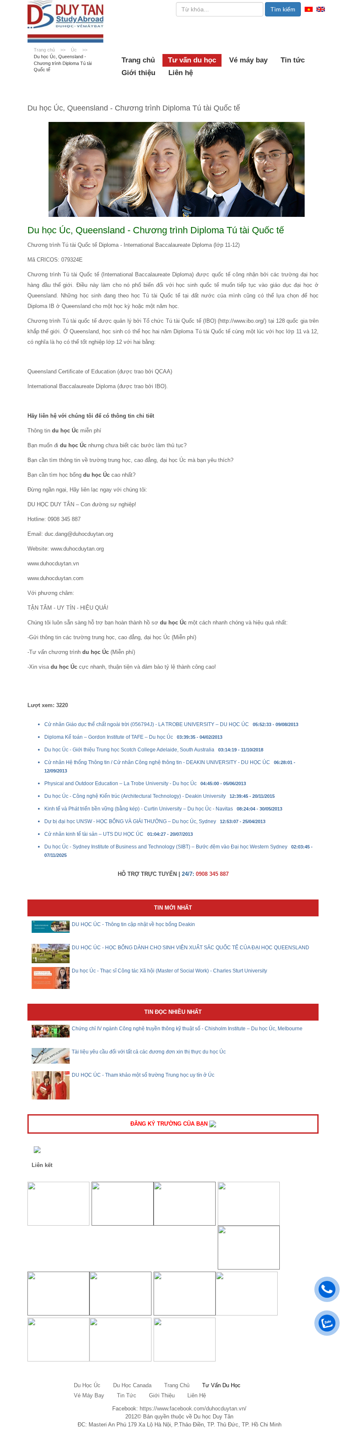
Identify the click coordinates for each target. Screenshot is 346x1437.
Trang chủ (138, 60)
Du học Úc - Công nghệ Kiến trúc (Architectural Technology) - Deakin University (135, 796)
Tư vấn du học (192, 60)
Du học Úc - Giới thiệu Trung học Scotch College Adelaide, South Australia (129, 750)
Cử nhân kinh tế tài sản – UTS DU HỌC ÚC (93, 834)
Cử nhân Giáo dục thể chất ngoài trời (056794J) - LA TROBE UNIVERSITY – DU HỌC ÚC (146, 724)
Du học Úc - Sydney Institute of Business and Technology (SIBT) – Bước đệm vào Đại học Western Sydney (165, 847)
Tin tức (293, 60)
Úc (74, 49)
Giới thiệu (138, 73)
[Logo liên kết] (58, 1203)
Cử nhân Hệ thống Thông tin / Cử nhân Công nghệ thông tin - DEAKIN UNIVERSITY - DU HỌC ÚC (157, 762)
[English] (320, 8)
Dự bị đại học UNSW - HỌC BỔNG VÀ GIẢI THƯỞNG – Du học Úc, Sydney (130, 821)
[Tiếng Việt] (309, 8)
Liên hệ (180, 73)
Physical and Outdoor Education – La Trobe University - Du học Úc (120, 783)
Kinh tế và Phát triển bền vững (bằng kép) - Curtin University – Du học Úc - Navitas (138, 809)
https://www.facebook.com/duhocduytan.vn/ (193, 1408)
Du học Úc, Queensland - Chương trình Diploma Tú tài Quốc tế (63, 63)
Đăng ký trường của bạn (169, 1124)
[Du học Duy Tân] (65, 21)
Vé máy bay (248, 60)
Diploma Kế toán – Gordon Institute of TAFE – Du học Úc (108, 737)
